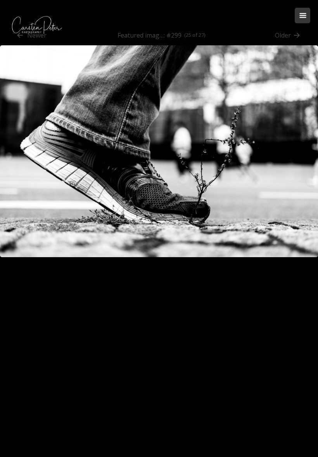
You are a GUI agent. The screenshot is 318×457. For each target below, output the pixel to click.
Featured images (141, 35)
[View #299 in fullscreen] (159, 261)
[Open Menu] (302, 15)
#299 (173, 35)
